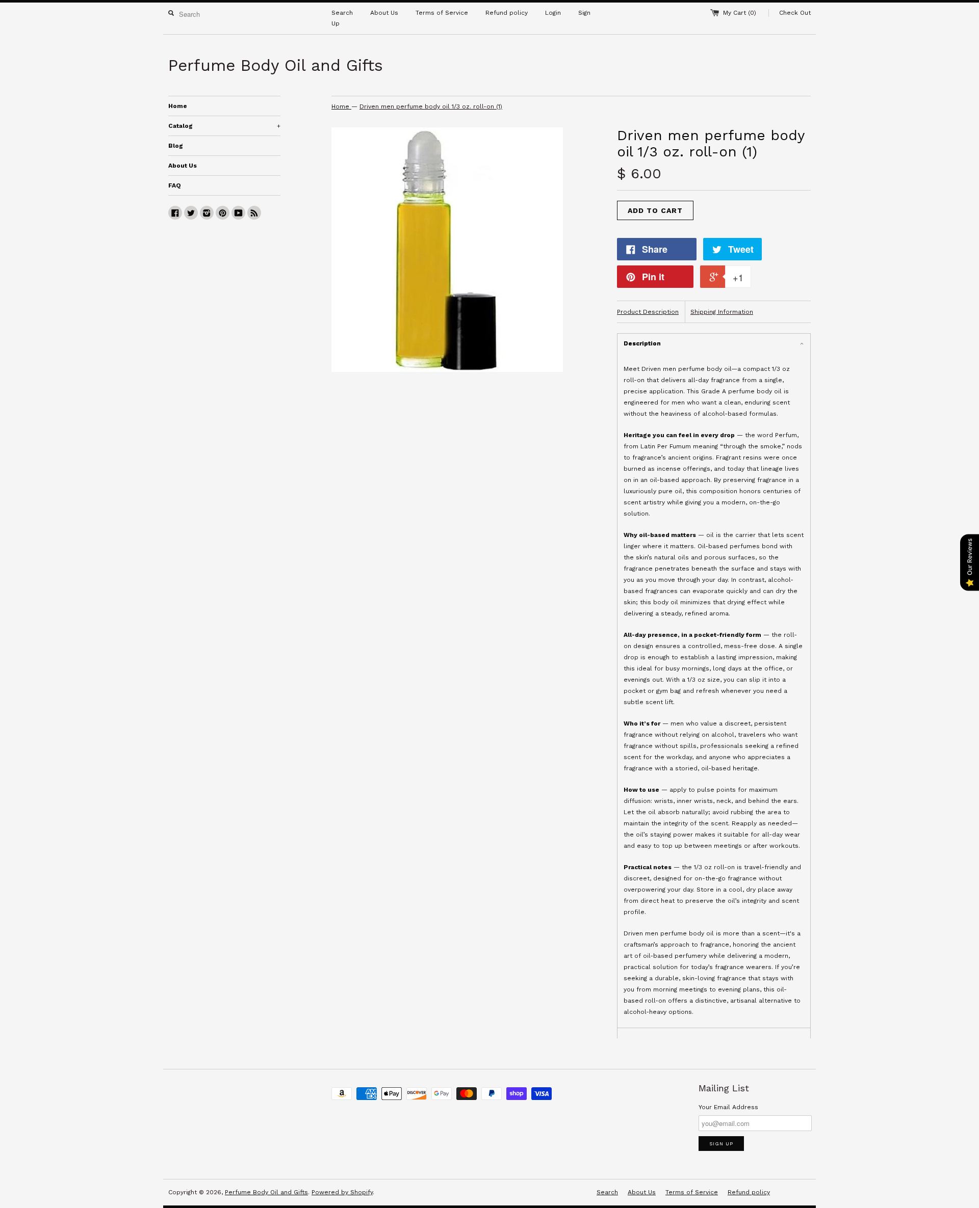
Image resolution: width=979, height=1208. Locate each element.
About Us (384, 12)
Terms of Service (442, 12)
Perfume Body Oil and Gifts (266, 1192)
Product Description (648, 311)
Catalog (224, 125)
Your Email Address (728, 1107)
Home (177, 106)
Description (642, 343)
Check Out (795, 12)
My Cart (739, 12)
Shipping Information (721, 311)
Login (553, 12)
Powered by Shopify (342, 1192)
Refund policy (506, 12)
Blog (175, 145)
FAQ (174, 185)
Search (342, 12)
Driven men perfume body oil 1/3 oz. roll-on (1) (430, 106)
